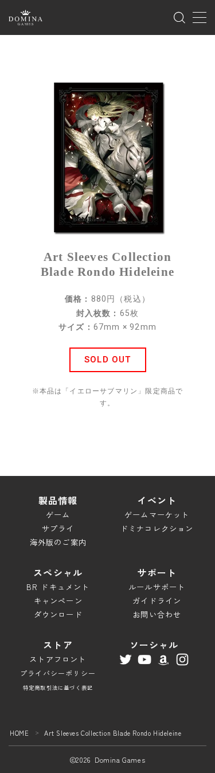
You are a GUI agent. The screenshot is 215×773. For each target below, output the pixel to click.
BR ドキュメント (58, 586)
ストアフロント (57, 659)
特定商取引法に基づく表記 (58, 688)
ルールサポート (156, 586)
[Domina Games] (25, 17)
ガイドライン (156, 600)
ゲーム (58, 514)
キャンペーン (58, 600)
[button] (107, 360)
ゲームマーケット (157, 514)
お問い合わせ (156, 614)
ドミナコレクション (157, 528)
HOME (19, 732)
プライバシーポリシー (58, 673)
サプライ (58, 528)
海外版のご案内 (58, 542)
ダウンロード (58, 614)
